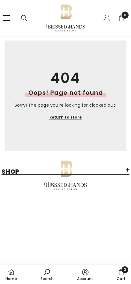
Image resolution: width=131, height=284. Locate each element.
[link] (47, 274)
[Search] (24, 18)
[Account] (107, 18)
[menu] (6, 18)
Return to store (65, 117)
